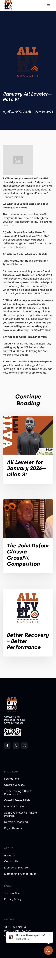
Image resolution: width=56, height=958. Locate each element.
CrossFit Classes (14, 784)
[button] (48, 5)
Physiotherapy (13, 828)
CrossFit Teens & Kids (17, 800)
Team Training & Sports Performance (18, 793)
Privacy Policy (12, 899)
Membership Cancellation (20, 873)
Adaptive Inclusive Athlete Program (20, 814)
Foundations (11, 778)
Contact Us (11, 861)
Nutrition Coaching (16, 822)
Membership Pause (16, 867)
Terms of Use (12, 893)
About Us (9, 855)
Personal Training (14, 806)
